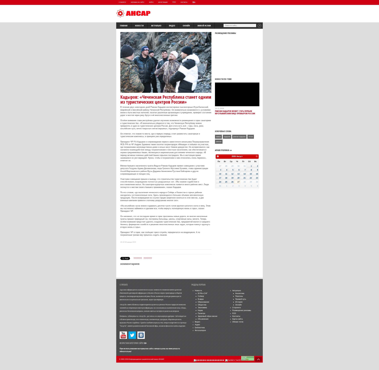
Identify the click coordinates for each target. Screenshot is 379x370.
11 (226, 174)
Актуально (156, 25)
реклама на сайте (137, 2)
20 (238, 178)
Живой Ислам (204, 25)
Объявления (203, 319)
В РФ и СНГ (203, 293)
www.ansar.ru (174, 349)
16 (257, 174)
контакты (184, 2)
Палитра (201, 313)
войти (151, 2)
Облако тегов (237, 322)
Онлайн (186, 25)
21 (245, 178)
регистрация (163, 2)
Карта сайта (237, 319)
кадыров (227, 137)
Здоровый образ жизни (207, 316)
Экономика (202, 308)
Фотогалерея (200, 330)
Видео (172, 25)
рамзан (218, 141)
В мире (201, 299)
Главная (123, 25)
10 (220, 174)
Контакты (236, 316)
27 (238, 182)
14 (245, 174)
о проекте (122, 2)
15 (251, 174)
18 (226, 178)
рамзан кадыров (239, 137)
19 (232, 178)
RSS (174, 2)
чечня (250, 137)
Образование (203, 302)
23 (257, 178)
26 (232, 182)
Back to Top (258, 359)
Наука (200, 310)
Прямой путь (240, 299)
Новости (139, 25)
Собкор (201, 296)
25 (226, 182)
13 (238, 174)
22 (251, 178)
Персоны (239, 296)
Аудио (197, 325)
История (239, 302)
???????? (138, 258)
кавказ (218, 137)
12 (232, 174)
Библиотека (200, 328)
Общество (202, 305)
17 (220, 178)
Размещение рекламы (241, 310)
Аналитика (239, 293)
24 (220, 182)
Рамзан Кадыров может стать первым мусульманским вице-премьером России (235, 112)
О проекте (236, 308)
